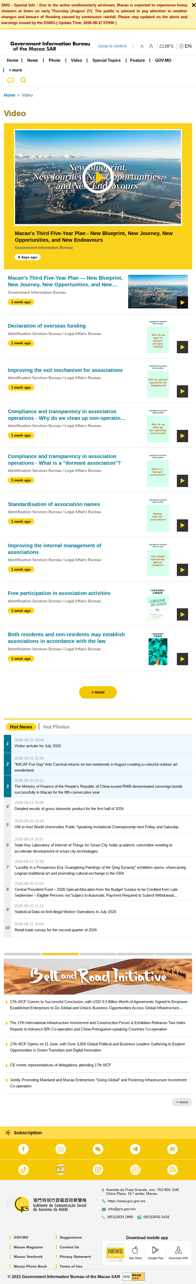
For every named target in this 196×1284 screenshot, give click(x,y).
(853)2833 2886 (120, 1217)
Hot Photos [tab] (56, 727)
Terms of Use (71, 1266)
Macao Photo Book (30, 1266)
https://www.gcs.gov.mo (126, 1201)
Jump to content (112, 46)
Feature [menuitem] (137, 60)
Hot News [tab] (21, 727)
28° (169, 46)
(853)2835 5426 (156, 1217)
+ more (29, 1102)
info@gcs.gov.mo (122, 1209)
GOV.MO (21, 1237)
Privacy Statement (75, 1257)
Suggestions (71, 1237)
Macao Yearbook (28, 1257)
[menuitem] (33, 60)
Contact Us (69, 1247)
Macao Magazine (28, 1247)
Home (9, 95)
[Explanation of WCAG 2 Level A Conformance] (133, 1276)
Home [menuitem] (12, 60)
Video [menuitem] (76, 60)
